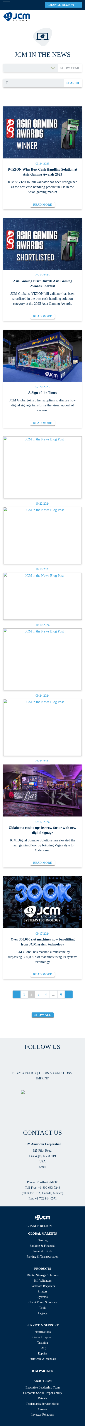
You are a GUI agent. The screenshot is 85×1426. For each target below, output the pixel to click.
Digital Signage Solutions (42, 1275)
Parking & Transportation (42, 1256)
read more (42, 204)
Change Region (62, 5)
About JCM (43, 1381)
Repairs (42, 1353)
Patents (42, 1398)
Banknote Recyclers (43, 1286)
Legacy (42, 1313)
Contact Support (42, 1337)
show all (42, 1015)
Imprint (42, 1078)
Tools (42, 1307)
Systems (42, 1297)
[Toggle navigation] (76, 16)
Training (42, 1342)
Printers (42, 1291)
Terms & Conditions (56, 1073)
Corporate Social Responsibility (42, 1393)
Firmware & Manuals (42, 1359)
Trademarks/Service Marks (42, 1403)
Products (42, 1268)
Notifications (43, 1331)
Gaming (43, 1240)
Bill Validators (42, 1280)
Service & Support (43, 1325)
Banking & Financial (42, 1245)
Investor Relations (42, 1414)
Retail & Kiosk (42, 1251)
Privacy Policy (24, 1073)
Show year (69, 68)
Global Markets (42, 1233)
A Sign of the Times (42, 392)
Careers (42, 1409)
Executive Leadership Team (43, 1387)
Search (72, 83)
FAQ (43, 1348)
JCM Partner (42, 1371)
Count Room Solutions (43, 1302)
